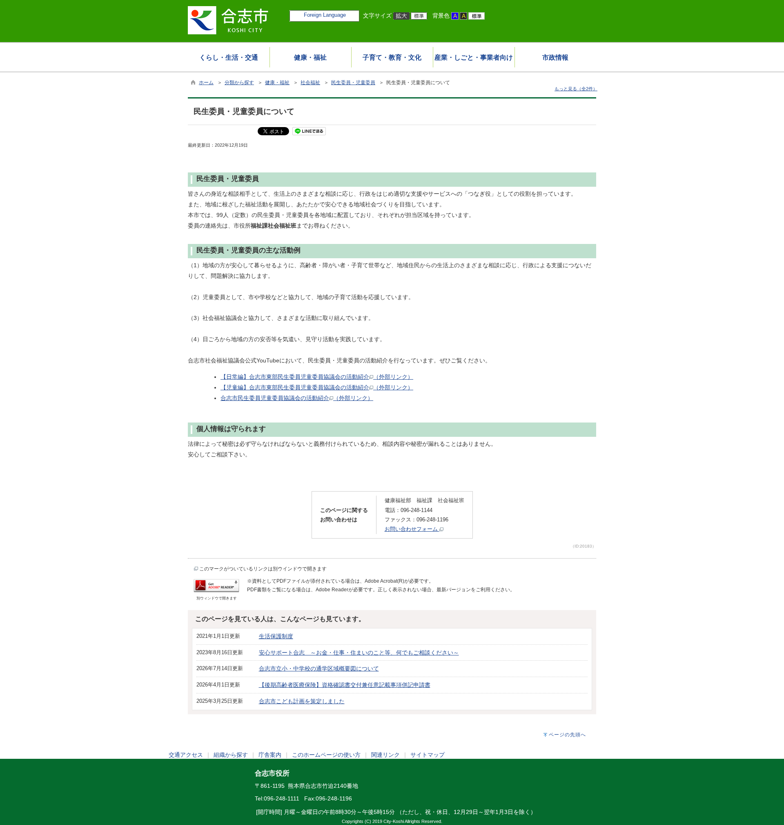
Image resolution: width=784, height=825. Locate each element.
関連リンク (385, 754)
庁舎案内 (269, 754)
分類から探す (239, 82)
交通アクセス (186, 754)
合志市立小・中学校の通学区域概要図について (319, 668)
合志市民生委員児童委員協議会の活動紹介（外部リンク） (296, 398)
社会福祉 (310, 82)
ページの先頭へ (567, 734)
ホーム (206, 82)
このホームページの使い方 (326, 754)
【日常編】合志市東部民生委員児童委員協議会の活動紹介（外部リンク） (316, 376)
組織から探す (231, 754)
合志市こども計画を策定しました (302, 701)
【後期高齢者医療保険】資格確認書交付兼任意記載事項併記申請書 (344, 685)
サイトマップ (427, 754)
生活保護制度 (276, 636)
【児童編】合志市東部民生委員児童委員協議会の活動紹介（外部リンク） (316, 387)
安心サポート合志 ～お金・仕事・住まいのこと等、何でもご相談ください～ (359, 652)
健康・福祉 (277, 82)
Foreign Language (325, 15)
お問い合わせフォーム (412, 529)
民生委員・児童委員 (353, 82)
